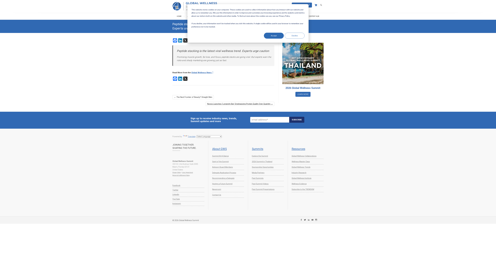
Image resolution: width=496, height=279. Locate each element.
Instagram (176, 204)
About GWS (219, 148)
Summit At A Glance (220, 156)
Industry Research (299, 173)
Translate (191, 136)
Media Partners (258, 173)
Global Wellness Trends (301, 167)
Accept (274, 35)
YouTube (176, 199)
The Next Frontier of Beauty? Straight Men (193, 97)
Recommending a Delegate (223, 178)
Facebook (176, 185)
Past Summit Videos (260, 184)
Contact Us (216, 195)
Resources (298, 148)
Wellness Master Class (301, 162)
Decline (295, 35)
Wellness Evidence (299, 184)
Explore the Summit (260, 156)
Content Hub (313, 16)
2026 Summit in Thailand (262, 162)
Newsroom (216, 189)
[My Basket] (316, 5)
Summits (257, 148)
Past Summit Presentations (263, 189)
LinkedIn (175, 194)
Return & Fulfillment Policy (181, 175)
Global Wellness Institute (301, 178)
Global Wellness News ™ (202, 72)
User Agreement (187, 172)
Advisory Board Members (222, 167)
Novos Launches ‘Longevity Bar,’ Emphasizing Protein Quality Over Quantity (240, 104)
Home (179, 16)
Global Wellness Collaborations (304, 156)
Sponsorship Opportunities (263, 167)
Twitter (175, 190)
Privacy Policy (176, 172)
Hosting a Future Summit (222, 184)
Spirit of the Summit (220, 162)
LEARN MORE (303, 94)
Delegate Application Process (224, 173)
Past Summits (258, 178)
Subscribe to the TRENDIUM (303, 189)
